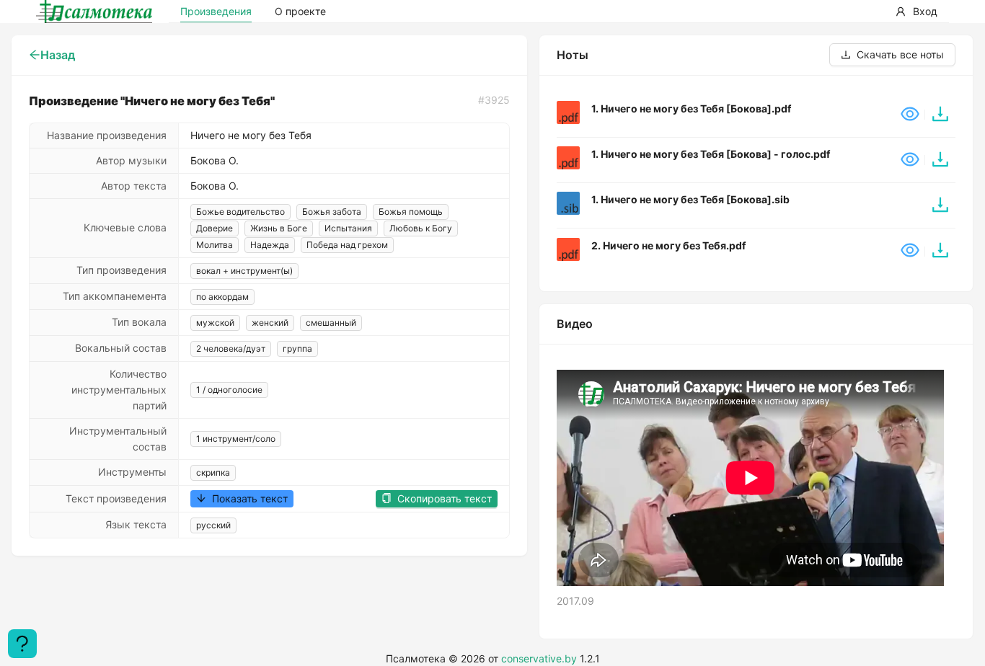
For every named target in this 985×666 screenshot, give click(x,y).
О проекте (300, 11)
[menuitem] (916, 11)
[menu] (852, 11)
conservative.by (539, 658)
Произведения (216, 11)
